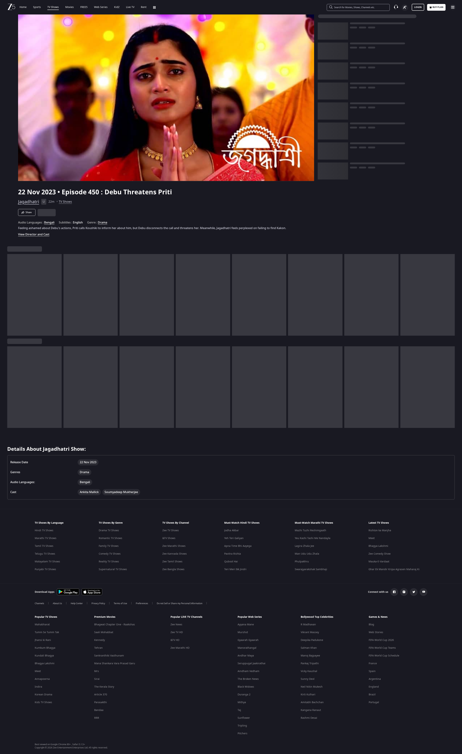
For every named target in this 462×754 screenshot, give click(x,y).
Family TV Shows (109, 546)
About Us (57, 603)
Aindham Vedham (248, 671)
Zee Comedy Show (380, 554)
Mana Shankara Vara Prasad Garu (114, 663)
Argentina (375, 679)
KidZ (117, 7)
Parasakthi (100, 702)
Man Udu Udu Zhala (307, 554)
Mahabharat (42, 624)
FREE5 (84, 7)
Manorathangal (247, 648)
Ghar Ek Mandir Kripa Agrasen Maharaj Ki (394, 569)
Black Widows (246, 687)
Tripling (242, 726)
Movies (69, 7)
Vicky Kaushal (309, 671)
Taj (239, 710)
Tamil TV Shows (44, 546)
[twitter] (414, 592)
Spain (372, 671)
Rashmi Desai (309, 718)
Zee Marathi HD (180, 648)
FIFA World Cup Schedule (384, 656)
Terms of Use (120, 603)
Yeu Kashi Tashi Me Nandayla (312, 538)
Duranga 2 (244, 694)
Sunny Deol (307, 679)
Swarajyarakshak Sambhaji (311, 569)
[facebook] (394, 592)
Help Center (77, 603)
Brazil (372, 694)
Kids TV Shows (43, 702)
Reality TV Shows (109, 561)
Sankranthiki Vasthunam (109, 656)
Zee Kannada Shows (174, 554)
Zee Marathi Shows (174, 546)
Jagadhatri (28, 201)
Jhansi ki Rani (43, 640)
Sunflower (244, 718)
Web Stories (376, 632)
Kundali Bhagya (44, 656)
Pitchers (242, 733)
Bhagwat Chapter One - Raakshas (114, 624)
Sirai (97, 679)
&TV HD (175, 640)
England (374, 687)
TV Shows (53, 7)
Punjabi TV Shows (45, 569)
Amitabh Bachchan (312, 702)
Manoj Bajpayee (310, 656)
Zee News (176, 624)
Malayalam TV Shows (47, 561)
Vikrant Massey (310, 632)
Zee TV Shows (170, 530)
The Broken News (248, 679)
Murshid (243, 632)
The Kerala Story (104, 687)
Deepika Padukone (312, 640)
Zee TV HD (177, 632)
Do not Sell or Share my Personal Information (179, 603)
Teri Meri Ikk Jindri (235, 569)
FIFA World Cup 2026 (381, 640)
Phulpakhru (302, 561)
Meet (372, 538)
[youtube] (423, 592)
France (373, 663)
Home (23, 7)
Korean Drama (43, 694)
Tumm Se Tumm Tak (47, 632)
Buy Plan (438, 7)
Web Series (101, 7)
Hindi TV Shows (44, 530)
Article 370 (100, 694)
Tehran (98, 648)
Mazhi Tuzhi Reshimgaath (310, 530)
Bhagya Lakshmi (378, 546)
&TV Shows (168, 538)
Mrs (96, 671)
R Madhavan (308, 624)
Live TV (130, 7)
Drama (102, 223)
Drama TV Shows (109, 530)
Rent (143, 7)
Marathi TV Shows (45, 538)
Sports (37, 7)
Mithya (242, 702)
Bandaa (98, 710)
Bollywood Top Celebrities (317, 617)
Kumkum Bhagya (45, 648)
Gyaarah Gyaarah (248, 640)
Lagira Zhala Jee (304, 546)
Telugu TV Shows (45, 554)
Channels (39, 603)
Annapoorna (42, 679)
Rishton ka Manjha (380, 530)
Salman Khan (309, 648)
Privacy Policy (98, 603)
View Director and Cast (33, 234)
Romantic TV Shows (110, 538)
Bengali (49, 223)
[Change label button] (405, 7)
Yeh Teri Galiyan (234, 538)
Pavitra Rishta (232, 554)
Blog (371, 624)
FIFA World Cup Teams (382, 648)
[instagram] (404, 592)
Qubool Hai (231, 561)
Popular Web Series (250, 617)
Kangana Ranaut (311, 710)
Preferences (142, 603)
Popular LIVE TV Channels (186, 617)
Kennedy (99, 640)
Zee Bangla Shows (173, 569)
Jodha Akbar (231, 530)
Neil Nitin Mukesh (312, 687)
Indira (38, 687)
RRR (96, 718)
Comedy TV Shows (110, 554)
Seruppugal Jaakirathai (251, 663)
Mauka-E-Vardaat (379, 561)
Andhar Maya (246, 656)
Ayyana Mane (246, 624)
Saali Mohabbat (103, 632)
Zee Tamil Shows (172, 561)
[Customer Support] (396, 7)
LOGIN (418, 7)
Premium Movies (104, 617)
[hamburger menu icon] (453, 7)
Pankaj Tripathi (310, 663)
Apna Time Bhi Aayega (238, 546)
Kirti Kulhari (308, 694)
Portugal (374, 702)
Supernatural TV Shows (113, 569)
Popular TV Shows (46, 617)
